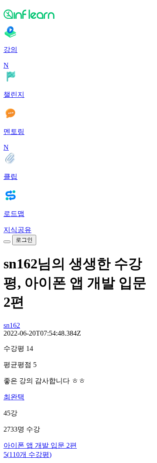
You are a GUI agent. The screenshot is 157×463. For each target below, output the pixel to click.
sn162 (11, 325)
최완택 (13, 397)
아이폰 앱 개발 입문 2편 (40, 445)
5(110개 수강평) (27, 454)
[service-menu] (6, 241)
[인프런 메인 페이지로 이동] (78, 13)
